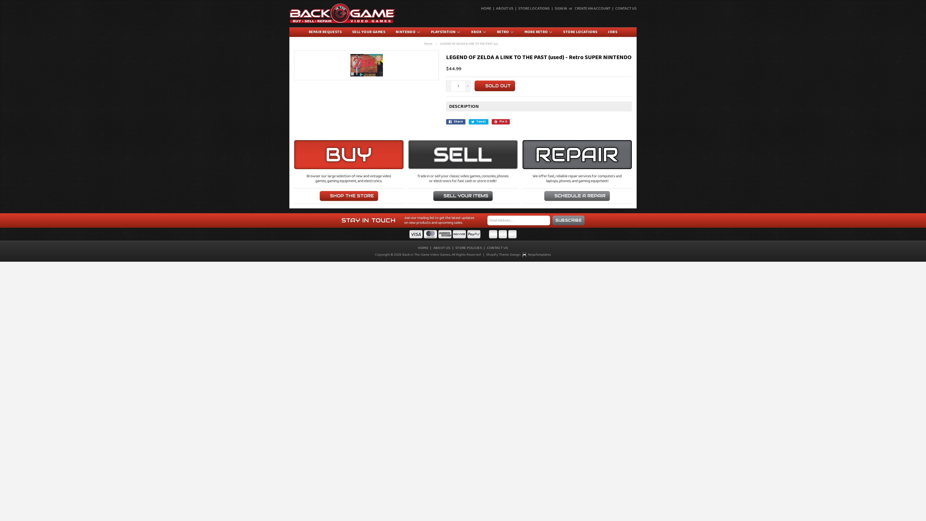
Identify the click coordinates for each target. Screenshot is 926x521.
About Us (504, 8)
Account (622, 17)
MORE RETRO (536, 32)
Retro (503, 32)
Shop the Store (352, 196)
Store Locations (534, 8)
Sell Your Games (368, 32)
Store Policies (468, 248)
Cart (633, 17)
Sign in (561, 8)
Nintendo (406, 32)
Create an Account (592, 8)
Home (486, 8)
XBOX (476, 32)
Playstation (443, 32)
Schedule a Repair (580, 196)
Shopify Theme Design (503, 255)
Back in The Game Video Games (426, 255)
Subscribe (568, 220)
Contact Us (626, 8)
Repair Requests (325, 32)
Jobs (612, 32)
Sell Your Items (465, 196)
